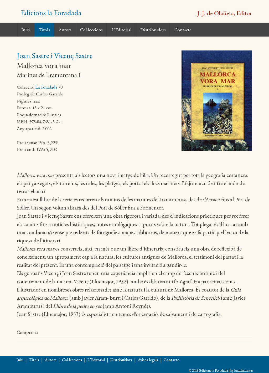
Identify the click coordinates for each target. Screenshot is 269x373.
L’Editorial (121, 30)
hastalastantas (243, 370)
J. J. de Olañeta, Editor (224, 13)
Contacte (183, 30)
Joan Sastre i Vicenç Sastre (54, 55)
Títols (44, 30)
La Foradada (46, 87)
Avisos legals (148, 359)
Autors (65, 30)
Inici (25, 30)
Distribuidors (153, 30)
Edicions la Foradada (51, 13)
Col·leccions (91, 30)
